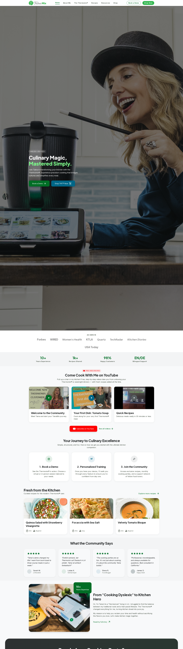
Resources (105, 3)
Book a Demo (133, 3)
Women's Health (72, 339)
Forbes (41, 339)
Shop (115, 3)
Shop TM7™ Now (63, 183)
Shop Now (148, 3)
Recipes (94, 3)
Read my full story (102, 622)
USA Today (91, 347)
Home (57, 3)
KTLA (89, 339)
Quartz (101, 339)
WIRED (54, 339)
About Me (67, 3)
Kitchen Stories (136, 339)
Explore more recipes (149, 493)
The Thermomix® (81, 3)
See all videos (106, 428)
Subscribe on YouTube (85, 429)
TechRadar (116, 339)
